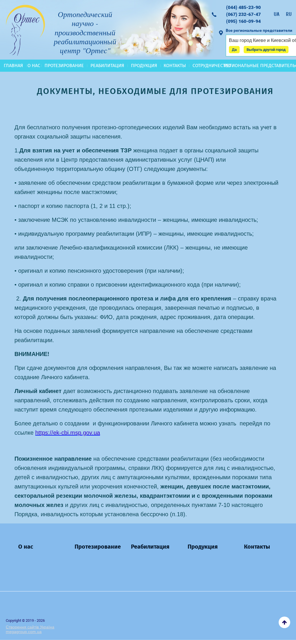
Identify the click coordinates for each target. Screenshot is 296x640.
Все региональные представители (259, 30)
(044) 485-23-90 (243, 7)
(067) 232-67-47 (243, 14)
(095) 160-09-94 (243, 21)
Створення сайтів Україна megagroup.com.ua (30, 629)
